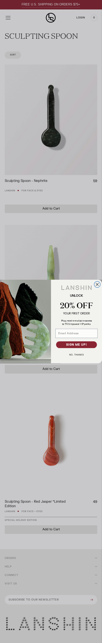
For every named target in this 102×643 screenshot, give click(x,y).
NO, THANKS (76, 355)
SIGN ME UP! (76, 344)
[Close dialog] (97, 284)
